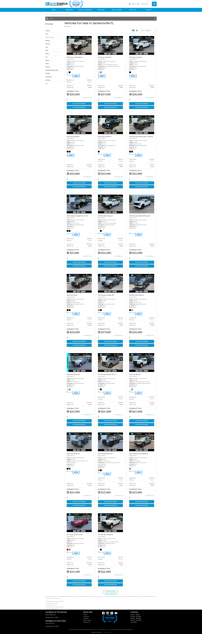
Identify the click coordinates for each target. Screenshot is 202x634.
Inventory (69, 10)
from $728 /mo (118, 97)
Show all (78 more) (110, 594)
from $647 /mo (118, 177)
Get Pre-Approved (79, 107)
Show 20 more (110, 592)
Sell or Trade (117, 10)
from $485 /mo (87, 414)
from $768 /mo (87, 97)
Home (53, 10)
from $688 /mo (87, 177)
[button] (154, 4)
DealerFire (97, 629)
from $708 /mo (149, 97)
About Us (132, 10)
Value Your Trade (79, 103)
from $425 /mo (118, 575)
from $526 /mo (118, 335)
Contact (149, 10)
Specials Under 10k (85, 10)
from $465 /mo (118, 414)
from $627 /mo (149, 177)
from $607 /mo (87, 256)
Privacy (104, 632)
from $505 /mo (149, 335)
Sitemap (109, 632)
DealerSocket (107, 629)
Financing (101, 10)
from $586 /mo (118, 256)
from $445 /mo (118, 495)
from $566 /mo (87, 335)
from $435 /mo (87, 575)
